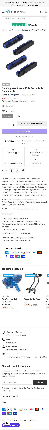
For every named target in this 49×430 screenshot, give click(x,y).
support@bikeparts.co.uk (16, 350)
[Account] (41, 11)
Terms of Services (33, 388)
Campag (8, 116)
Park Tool (6, 296)
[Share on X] (17, 170)
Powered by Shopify (29, 420)
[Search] (44, 18)
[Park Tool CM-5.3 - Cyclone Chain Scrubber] (12, 283)
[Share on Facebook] (11, 170)
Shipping (15, 101)
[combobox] (24, 18)
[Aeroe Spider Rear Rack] (34, 283)
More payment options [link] (24, 136)
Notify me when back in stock (32, 123)
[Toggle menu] (3, 11)
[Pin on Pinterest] (23, 170)
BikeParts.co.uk (14, 420)
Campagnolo (13, 95)
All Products (14, 30)
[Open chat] (7, 422)
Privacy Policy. (7, 391)
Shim (18, 116)
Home (4, 30)
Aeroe (26, 296)
